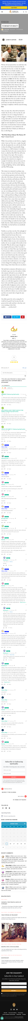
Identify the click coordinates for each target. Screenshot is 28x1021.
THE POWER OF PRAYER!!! (9, 915)
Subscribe (13, 777)
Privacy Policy (20, 1012)
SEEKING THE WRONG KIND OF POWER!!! (11, 903)
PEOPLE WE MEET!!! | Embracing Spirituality (13, 429)
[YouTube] (9, 808)
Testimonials (18, 1014)
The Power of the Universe (14, 912)
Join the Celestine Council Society (8, 1014)
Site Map (24, 1014)
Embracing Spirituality (19, 1016)
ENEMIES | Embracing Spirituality (10, 394)
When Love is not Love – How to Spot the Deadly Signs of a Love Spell (13, 867)
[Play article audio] (3, 40)
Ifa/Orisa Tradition (16, 944)
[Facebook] (6, 808)
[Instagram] (2, 808)
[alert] (14, 816)
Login (25, 367)
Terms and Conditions (12, 1012)
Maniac (11, 561)
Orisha (9, 944)
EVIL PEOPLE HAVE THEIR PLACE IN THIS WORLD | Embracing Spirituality (12, 411)
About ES (5, 1012)
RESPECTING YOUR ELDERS (10, 947)
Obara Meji (14, 336)
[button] (2, 12)
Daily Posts (5, 21)
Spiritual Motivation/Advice (15, 955)
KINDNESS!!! (5, 958)
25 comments (5, 30)
